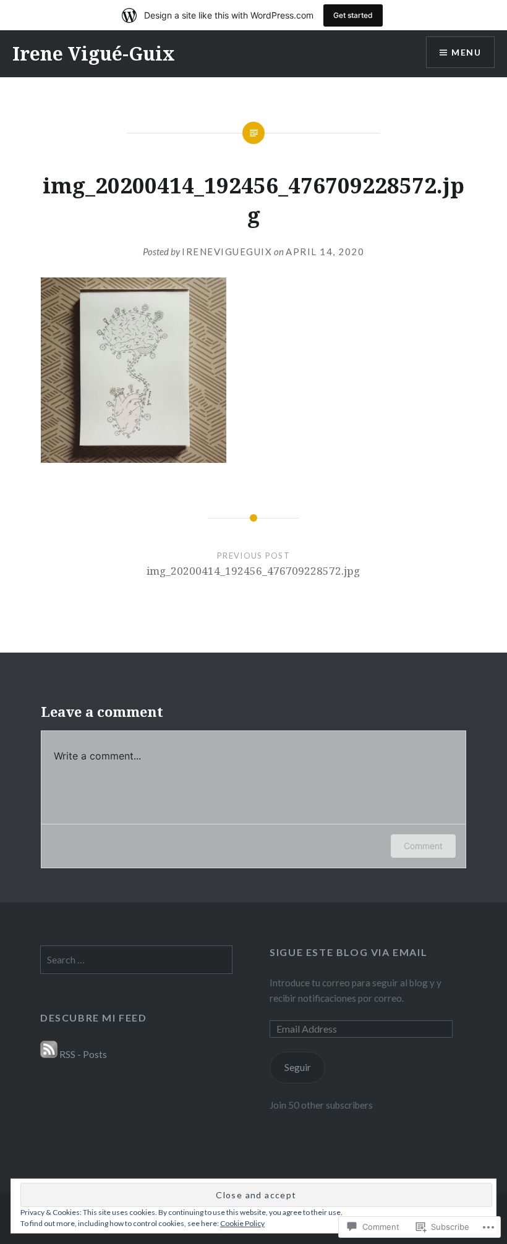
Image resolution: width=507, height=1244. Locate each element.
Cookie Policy (242, 1223)
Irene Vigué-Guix (93, 53)
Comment (423, 845)
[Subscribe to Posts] (49, 1054)
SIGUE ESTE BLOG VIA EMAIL (348, 952)
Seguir (297, 1067)
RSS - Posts (83, 1054)
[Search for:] (136, 959)
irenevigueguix (227, 251)
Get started (353, 15)
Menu (466, 52)
